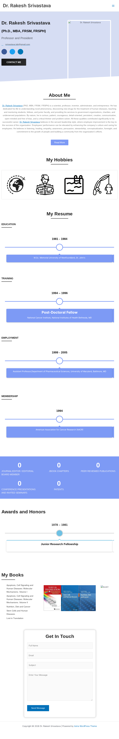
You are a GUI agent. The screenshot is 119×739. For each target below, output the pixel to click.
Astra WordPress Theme (85, 726)
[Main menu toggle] (113, 6)
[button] (40, 598)
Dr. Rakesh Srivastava (27, 5)
